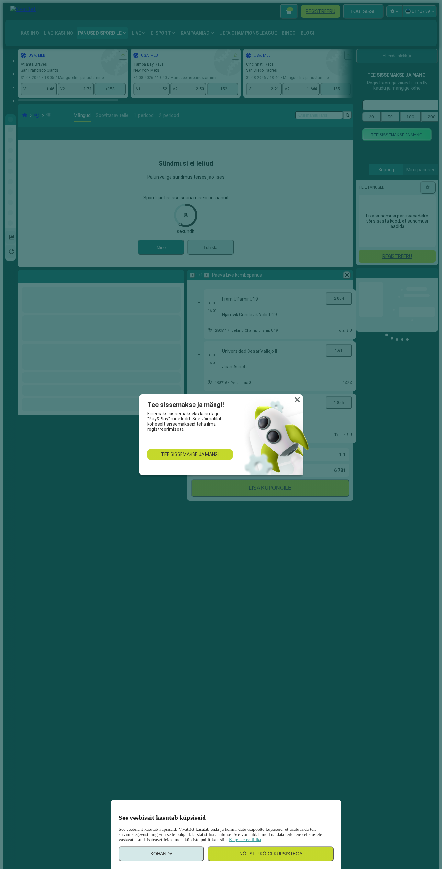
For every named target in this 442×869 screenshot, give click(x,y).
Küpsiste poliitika (245, 839)
